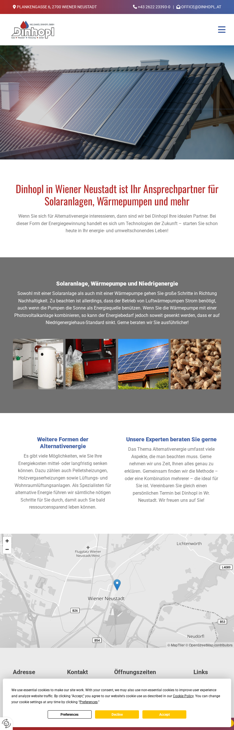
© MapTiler (176, 644)
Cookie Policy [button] (183, 696)
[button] (145, 29)
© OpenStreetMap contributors (209, 644)
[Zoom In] (7, 541)
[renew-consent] (6, 723)
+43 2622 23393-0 (154, 7)
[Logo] (33, 29)
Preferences (69, 715)
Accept (164, 715)
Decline (117, 715)
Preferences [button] (89, 702)
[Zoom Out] (7, 549)
